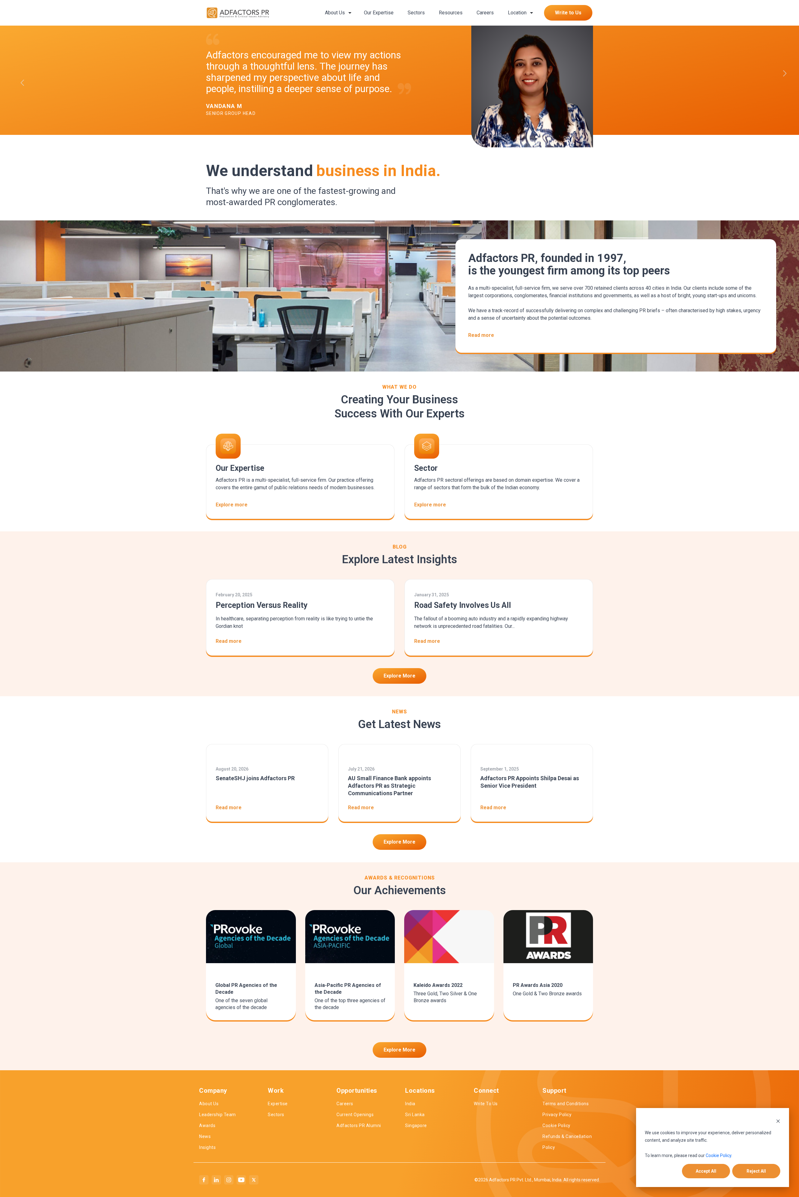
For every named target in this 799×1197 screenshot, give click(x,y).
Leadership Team (217, 1114)
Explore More (399, 676)
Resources (451, 13)
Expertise (278, 1103)
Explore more (232, 505)
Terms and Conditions (565, 1103)
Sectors (416, 13)
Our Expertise (379, 13)
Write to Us (568, 13)
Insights (207, 1147)
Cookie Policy (718, 1155)
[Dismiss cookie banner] (778, 1121)
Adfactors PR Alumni (358, 1125)
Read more (481, 335)
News (205, 1136)
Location (517, 13)
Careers (485, 13)
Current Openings (355, 1114)
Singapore (416, 1125)
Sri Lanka (415, 1114)
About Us (335, 13)
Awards (207, 1125)
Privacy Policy (556, 1114)
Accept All (706, 1171)
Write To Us (486, 1103)
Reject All (756, 1171)
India (410, 1103)
